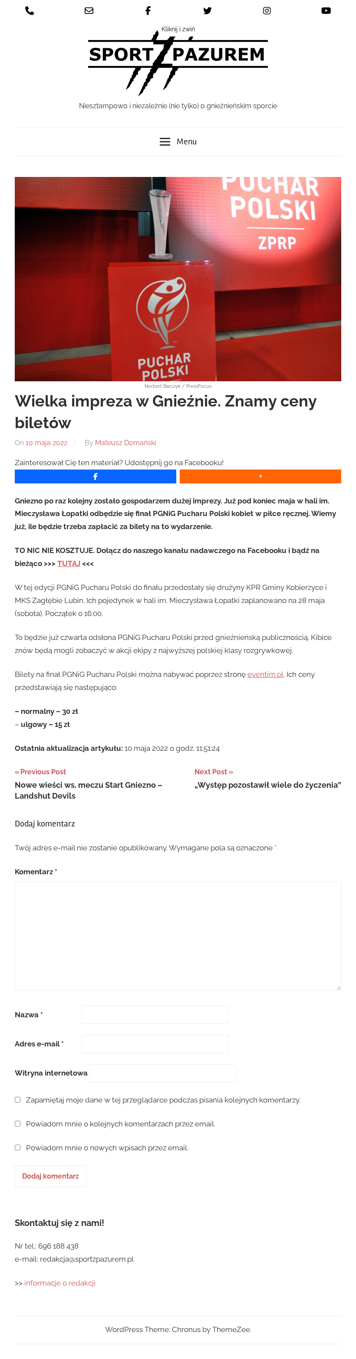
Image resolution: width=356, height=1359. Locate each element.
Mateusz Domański (125, 443)
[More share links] (260, 476)
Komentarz (36, 871)
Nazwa (29, 1014)
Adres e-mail (39, 1043)
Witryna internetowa (51, 1073)
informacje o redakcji (60, 1283)
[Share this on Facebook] (95, 476)
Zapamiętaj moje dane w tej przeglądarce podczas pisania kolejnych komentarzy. (163, 1100)
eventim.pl (265, 674)
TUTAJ (68, 563)
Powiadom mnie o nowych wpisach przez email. (107, 1147)
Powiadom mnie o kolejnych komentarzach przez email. (120, 1123)
